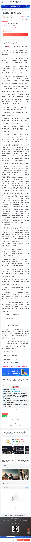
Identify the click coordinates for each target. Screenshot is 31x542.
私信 (28, 16)
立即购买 (15, 34)
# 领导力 (4, 416)
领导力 (8, 46)
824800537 (19, 395)
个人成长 (6, 9)
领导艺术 (11, 9)
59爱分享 (12, 520)
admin (6, 16)
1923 (14, 441)
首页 (3, 9)
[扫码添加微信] (28, 532)
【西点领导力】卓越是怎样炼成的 (11, 13)
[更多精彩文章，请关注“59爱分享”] (15, 372)
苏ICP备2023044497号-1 (23, 520)
